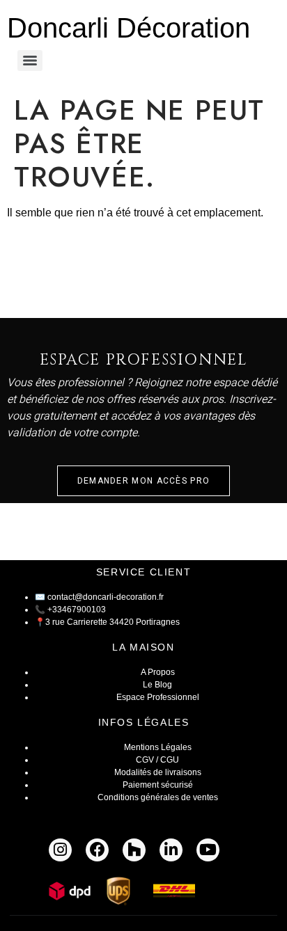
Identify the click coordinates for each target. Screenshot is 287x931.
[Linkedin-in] (171, 849)
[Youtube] (207, 849)
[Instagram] (60, 849)
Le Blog (157, 685)
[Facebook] (97, 849)
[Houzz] (134, 849)
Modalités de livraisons (157, 772)
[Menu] (29, 60)
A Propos (158, 672)
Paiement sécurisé (158, 785)
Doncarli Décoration (128, 28)
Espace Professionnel (157, 697)
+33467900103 (76, 609)
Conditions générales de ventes (158, 797)
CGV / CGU (157, 760)
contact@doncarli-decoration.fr (105, 597)
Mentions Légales (158, 747)
